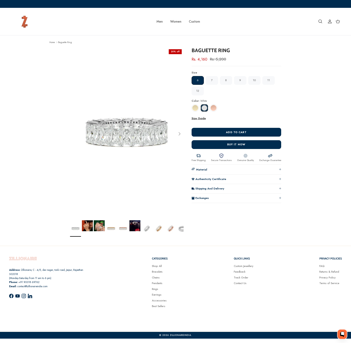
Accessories (159, 301)
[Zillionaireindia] (25, 21)
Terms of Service (329, 283)
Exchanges (202, 198)
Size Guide (199, 118)
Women (175, 21)
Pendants (157, 283)
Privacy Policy (327, 278)
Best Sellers (158, 306)
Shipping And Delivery (209, 189)
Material (201, 170)
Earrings (156, 295)
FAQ (321, 266)
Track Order (241, 278)
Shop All (157, 266)
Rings (155, 289)
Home (52, 42)
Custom (194, 21)
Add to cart (236, 132)
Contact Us (240, 283)
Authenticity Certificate (210, 179)
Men (159, 21)
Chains (156, 278)
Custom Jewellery (243, 266)
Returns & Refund (329, 272)
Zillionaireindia (180, 335)
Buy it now (236, 144)
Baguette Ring (65, 42)
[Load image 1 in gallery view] (127, 132)
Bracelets (157, 272)
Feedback (239, 272)
